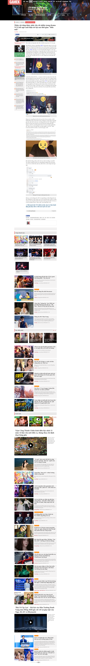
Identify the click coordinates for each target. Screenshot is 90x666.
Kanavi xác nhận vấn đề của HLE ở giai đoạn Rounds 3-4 (21, 258)
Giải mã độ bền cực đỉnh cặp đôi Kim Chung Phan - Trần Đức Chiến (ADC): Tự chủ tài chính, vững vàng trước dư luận (44, 501)
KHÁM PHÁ (45, 1)
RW (50, 217)
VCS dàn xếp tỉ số (37, 219)
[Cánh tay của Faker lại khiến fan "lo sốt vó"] (22, 266)
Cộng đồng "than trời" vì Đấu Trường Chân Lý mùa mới (19, 78)
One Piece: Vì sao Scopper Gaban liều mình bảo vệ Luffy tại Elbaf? (44, 389)
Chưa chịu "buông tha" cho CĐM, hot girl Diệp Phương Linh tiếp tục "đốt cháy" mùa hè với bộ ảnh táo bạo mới (44, 305)
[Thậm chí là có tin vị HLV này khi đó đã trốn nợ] (41, 102)
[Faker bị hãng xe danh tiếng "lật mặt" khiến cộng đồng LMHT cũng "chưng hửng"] (19, 48)
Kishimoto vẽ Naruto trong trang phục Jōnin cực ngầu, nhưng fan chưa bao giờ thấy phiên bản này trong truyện (44, 529)
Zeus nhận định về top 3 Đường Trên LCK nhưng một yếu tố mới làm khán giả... (35, 258)
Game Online (41, 352)
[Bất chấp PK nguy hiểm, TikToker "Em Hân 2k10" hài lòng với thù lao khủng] (23, 544)
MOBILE (27, 1)
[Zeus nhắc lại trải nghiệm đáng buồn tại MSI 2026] (50, 252)
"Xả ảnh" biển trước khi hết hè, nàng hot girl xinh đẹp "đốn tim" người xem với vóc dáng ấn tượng (44, 461)
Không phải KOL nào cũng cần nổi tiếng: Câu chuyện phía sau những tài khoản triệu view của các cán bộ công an (44, 596)
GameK (17, 22)
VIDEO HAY (56, 15)
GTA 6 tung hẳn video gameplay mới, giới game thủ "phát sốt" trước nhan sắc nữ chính (45, 487)
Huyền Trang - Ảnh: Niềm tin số (39, 590)
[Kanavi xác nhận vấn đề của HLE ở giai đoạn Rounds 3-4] (21, 252)
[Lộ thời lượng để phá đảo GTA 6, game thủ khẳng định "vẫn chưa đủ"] (23, 281)
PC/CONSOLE (40, 1)
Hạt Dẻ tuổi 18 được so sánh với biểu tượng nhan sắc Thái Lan (44, 362)
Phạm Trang (36, 604)
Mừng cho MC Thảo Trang (41, 316)
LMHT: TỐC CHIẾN (58, 1)
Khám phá (47, 590)
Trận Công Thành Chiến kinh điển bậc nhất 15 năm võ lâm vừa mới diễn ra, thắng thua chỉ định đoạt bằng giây (34, 433)
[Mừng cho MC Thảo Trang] (23, 322)
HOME (24, 1)
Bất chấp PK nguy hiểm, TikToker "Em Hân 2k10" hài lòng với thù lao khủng (44, 540)
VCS (46, 81)
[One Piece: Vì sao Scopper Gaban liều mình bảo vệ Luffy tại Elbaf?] (23, 392)
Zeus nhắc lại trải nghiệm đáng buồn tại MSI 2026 (49, 258)
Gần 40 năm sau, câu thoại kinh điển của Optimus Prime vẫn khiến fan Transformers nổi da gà (45, 556)
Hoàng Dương (36, 509)
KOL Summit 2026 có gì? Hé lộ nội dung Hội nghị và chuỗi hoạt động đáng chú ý (45, 581)
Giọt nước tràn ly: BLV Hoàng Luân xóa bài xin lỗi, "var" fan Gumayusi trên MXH (19, 95)
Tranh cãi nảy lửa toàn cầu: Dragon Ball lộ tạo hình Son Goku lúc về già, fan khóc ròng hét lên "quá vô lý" (20, 107)
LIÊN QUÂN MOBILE (65, 1)
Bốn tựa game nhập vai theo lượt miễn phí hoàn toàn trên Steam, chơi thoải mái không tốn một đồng (44, 567)
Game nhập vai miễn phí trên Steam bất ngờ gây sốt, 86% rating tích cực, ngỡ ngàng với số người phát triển (44, 401)
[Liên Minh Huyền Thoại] (19, 7)
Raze (48, 217)
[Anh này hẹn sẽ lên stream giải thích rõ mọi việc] (41, 143)
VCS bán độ (43, 219)
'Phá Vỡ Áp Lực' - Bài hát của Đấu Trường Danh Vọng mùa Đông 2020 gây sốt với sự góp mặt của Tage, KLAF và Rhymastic (34, 609)
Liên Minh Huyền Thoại (37, 7)
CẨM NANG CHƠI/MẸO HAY (40, 15)
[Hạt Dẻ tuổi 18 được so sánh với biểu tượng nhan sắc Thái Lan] (23, 365)
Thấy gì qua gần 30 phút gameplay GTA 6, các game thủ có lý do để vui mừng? (44, 347)
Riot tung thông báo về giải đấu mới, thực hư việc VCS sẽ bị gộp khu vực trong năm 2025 (20, 64)
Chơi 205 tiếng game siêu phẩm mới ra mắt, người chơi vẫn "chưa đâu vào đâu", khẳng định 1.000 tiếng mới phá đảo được (19, 84)
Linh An (35, 367)
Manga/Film (40, 297)
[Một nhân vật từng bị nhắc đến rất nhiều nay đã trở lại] (41, 65)
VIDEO (70, 1)
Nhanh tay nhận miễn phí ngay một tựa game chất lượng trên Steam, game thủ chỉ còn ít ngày (44, 375)
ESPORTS (30, 1)
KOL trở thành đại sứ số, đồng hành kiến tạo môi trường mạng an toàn (43, 638)
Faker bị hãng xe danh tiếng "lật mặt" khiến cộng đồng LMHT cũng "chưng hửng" (19, 54)
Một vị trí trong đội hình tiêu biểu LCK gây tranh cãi (35, 245)
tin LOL (31, 219)
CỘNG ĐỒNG (31, 15)
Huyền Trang (36, 647)
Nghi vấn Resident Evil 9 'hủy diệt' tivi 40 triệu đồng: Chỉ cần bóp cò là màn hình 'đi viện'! (20, 90)
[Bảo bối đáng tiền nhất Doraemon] (23, 295)
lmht (41, 217)
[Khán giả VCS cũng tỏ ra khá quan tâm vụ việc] (41, 180)
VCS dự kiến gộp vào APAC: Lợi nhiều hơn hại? (20, 59)
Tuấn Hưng (36, 352)
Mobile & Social (40, 312)
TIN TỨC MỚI (23, 15)
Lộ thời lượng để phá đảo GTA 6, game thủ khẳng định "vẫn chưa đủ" (44, 277)
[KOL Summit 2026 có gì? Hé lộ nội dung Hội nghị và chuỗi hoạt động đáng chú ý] (23, 584)
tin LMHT (27, 219)
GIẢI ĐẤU (49, 15)
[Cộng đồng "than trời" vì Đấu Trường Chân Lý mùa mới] (21, 239)
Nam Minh (36, 479)
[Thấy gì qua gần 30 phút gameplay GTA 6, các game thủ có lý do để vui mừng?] (23, 352)
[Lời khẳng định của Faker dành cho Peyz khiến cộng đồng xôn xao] (50, 239)
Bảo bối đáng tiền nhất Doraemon (43, 291)
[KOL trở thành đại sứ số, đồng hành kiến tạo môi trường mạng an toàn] (23, 641)
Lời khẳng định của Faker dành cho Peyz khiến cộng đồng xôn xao (50, 245)
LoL (43, 217)
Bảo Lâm (36, 395)
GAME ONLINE (35, 1)
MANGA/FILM (50, 1)
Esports (22, 22)
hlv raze (53, 217)
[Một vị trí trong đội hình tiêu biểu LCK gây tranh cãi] (35, 239)
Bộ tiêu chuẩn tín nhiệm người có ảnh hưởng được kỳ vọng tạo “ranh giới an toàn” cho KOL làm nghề (44, 653)
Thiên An (35, 297)
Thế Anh (35, 312)
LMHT (54, 1)
